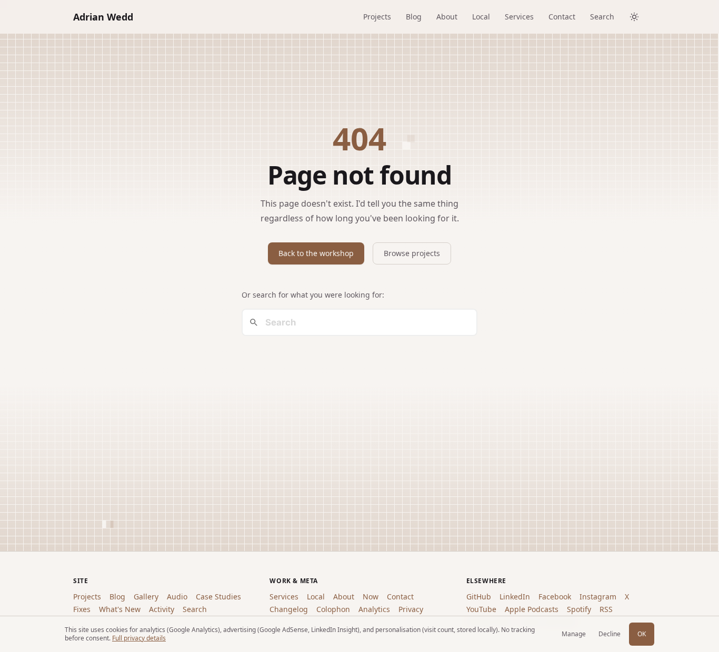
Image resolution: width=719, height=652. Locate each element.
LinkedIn (515, 597)
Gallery (146, 597)
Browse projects (412, 253)
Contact (561, 17)
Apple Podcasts (531, 609)
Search (602, 17)
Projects (377, 17)
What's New (120, 609)
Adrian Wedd (103, 17)
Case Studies (218, 597)
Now (370, 597)
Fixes (82, 609)
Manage (574, 633)
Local (481, 17)
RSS (606, 609)
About (446, 17)
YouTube (481, 609)
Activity (161, 609)
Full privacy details (139, 638)
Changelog (288, 609)
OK (641, 633)
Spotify (579, 609)
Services (519, 17)
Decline (609, 633)
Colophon (333, 609)
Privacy (410, 609)
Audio (177, 597)
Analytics (374, 609)
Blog (414, 17)
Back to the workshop (316, 253)
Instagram (598, 597)
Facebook (554, 597)
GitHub (478, 597)
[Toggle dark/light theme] (634, 16)
